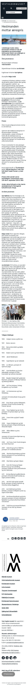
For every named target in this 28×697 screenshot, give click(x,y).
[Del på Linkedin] (25, 539)
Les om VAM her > (7, 630)
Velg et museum (21, 8)
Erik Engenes (15, 650)
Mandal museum (7, 577)
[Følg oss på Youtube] (14, 657)
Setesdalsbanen (7, 615)
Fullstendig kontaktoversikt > (11, 653)
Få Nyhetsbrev (8, 674)
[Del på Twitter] (19, 539)
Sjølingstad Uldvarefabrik (9, 611)
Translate (17, 14)
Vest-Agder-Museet (11, 21)
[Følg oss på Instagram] (7, 657)
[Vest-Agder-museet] (13, 4)
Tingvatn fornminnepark (9, 591)
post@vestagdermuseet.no (15, 642)
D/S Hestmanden (7, 594)
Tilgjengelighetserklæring (10, 664)
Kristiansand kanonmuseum (10, 601)
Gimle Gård (5, 608)
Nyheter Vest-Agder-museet (12, 529)
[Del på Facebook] (16, 539)
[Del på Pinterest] (22, 539)
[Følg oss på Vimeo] (11, 657)
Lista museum (6, 587)
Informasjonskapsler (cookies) (11, 661)
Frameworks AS (11, 684)
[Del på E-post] (13, 539)
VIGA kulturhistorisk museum (11, 580)
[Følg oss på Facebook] (3, 657)
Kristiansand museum (8, 584)
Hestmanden (13, 527)
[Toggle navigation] (4, 8)
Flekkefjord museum (8, 597)
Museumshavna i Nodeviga (10, 604)
